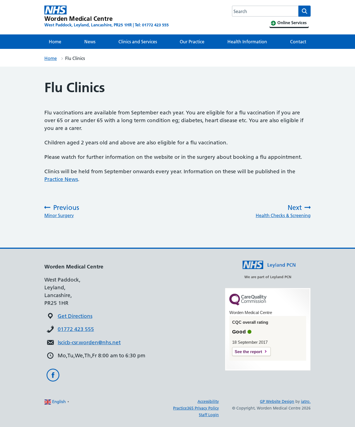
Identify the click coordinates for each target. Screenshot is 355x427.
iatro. (306, 401)
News (89, 41)
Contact (298, 41)
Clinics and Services (137, 41)
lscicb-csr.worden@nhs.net (89, 342)
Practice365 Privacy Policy (196, 408)
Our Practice (192, 41)
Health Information (247, 41)
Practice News (61, 179)
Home (55, 41)
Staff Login (209, 414)
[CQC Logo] (248, 304)
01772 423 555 (76, 329)
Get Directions (75, 316)
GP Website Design (277, 401)
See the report (248, 351)
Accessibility (208, 401)
